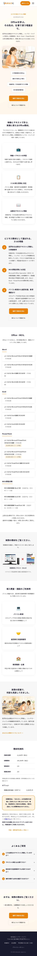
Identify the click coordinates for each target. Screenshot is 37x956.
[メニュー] (33, 3)
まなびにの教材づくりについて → (12, 733)
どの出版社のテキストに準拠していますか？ (19, 854)
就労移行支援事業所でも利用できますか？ (18, 870)
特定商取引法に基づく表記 (25, 943)
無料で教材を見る (18, 98)
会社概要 (13, 943)
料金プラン (8, 819)
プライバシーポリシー (18, 947)
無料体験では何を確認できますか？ (17, 879)
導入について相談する (18, 105)
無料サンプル (25, 3)
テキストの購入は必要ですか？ (16, 862)
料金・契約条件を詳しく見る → (18, 830)
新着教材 (6, 943)
